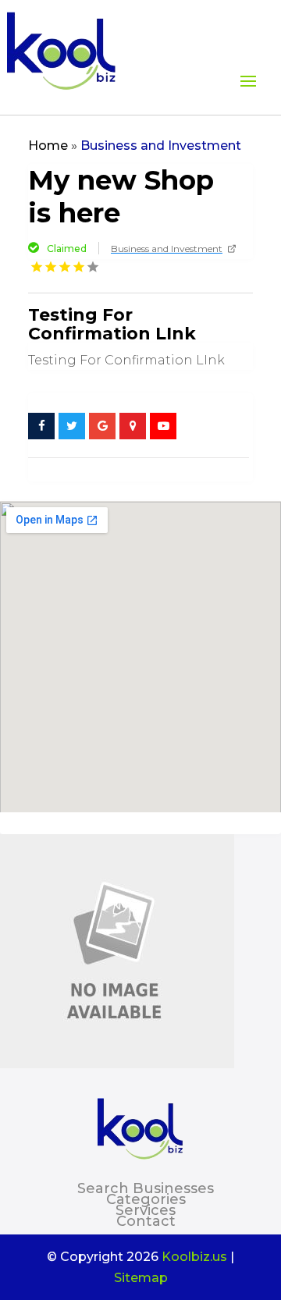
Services (146, 1210)
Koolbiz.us (194, 1256)
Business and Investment (160, 145)
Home (48, 145)
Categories (146, 1199)
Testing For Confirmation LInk (112, 324)
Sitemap (141, 1277)
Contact (146, 1221)
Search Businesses (145, 1188)
